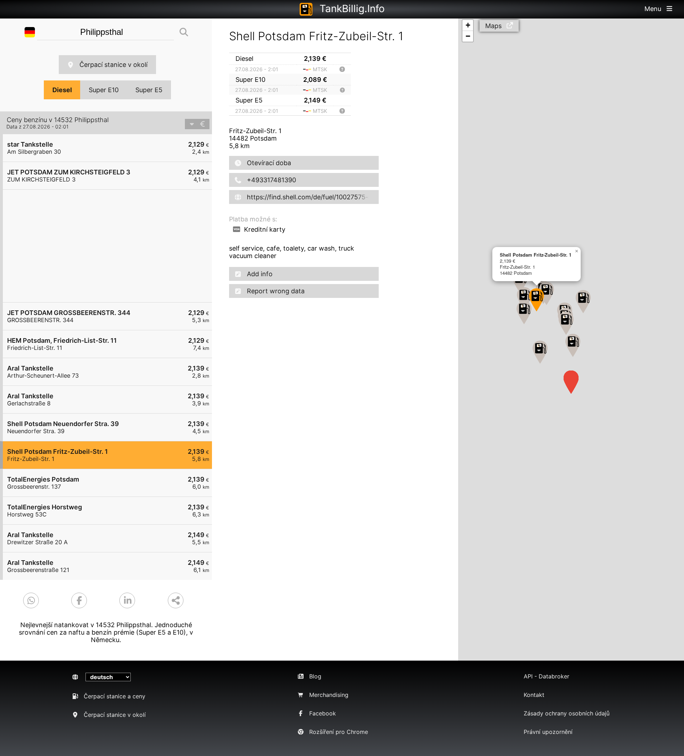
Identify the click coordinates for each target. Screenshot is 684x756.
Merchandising (328, 694)
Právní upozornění (548, 731)
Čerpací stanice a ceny (114, 696)
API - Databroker (546, 676)
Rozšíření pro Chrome (338, 731)
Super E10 (104, 90)
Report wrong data (276, 291)
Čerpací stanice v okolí (113, 64)
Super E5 (148, 90)
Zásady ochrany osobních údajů (567, 713)
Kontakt (534, 694)
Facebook (322, 713)
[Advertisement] (111, 246)
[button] (572, 345)
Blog (315, 676)
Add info (260, 274)
